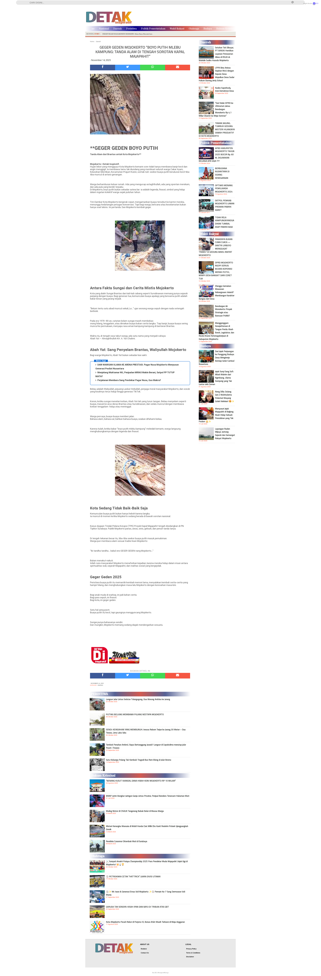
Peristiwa (131, 28)
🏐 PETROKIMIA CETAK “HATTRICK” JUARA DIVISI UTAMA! (133, 876)
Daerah (117, 28)
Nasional (104, 28)
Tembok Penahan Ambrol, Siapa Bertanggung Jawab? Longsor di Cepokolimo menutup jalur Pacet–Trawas (146, 746)
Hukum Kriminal (225, 28)
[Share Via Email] (177, 67)
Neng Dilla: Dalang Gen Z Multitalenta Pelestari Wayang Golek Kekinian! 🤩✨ (224, 396)
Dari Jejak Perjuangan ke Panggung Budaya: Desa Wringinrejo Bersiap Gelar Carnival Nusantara (216, 358)
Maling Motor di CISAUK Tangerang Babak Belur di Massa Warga (135, 811)
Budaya (208, 28)
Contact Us (145, 953)
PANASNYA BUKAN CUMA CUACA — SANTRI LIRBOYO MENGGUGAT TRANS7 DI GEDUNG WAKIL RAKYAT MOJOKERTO (215, 247)
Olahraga (194, 28)
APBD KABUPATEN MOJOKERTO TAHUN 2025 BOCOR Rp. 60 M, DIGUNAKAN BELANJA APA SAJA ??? (216, 155)
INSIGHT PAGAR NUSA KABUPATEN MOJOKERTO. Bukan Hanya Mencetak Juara (127, 34)
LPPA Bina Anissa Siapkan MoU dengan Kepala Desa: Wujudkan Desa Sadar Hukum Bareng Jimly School (216, 74)
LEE (155, 972)
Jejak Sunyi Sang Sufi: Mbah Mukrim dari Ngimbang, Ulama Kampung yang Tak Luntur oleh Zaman (216, 378)
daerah (100, 685)
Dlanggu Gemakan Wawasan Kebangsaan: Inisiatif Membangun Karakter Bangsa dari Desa (216, 292)
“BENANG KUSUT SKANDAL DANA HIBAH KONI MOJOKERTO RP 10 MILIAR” (141, 780)
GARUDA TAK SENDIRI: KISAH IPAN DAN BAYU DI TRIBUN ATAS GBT (137, 906)
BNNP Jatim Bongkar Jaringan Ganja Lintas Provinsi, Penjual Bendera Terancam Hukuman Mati (147, 796)
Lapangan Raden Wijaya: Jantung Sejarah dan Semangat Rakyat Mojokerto (225, 433)
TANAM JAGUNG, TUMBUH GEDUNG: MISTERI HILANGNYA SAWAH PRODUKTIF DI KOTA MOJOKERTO (217, 130)
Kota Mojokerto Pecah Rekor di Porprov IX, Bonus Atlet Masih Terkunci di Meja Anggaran (145, 922)
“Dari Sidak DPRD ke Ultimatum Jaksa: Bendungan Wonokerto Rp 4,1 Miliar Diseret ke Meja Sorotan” (216, 109)
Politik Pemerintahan (153, 28)
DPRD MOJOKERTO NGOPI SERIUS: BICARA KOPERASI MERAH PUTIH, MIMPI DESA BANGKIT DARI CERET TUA (216, 270)
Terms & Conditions (193, 953)
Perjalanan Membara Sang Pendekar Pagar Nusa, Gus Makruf (129, 380)
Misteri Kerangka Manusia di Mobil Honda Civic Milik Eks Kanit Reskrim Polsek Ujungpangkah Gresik (147, 828)
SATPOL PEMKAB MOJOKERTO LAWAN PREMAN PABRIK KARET (224, 205)
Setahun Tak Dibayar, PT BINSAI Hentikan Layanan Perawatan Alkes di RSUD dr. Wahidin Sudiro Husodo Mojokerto (216, 54)
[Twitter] (127, 67)
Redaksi (144, 949)
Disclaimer (190, 957)
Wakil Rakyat (177, 28)
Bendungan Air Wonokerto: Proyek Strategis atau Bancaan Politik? (223, 311)
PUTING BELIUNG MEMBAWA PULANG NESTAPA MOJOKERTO (135, 714)
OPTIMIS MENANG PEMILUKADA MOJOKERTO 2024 (224, 188)
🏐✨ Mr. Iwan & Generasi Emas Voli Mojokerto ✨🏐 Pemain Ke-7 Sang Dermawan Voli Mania (145, 893)
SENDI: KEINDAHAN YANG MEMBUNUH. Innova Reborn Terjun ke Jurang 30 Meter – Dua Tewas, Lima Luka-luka (146, 731)
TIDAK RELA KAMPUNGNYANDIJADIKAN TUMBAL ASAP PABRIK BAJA (224, 222)
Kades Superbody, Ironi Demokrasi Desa (224, 89)
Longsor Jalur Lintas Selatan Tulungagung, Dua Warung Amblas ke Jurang (138, 699)
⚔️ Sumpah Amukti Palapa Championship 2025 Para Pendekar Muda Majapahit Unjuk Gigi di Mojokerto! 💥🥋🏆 (147, 863)
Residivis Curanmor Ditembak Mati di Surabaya (126, 841)
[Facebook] (102, 67)
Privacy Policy (191, 949)
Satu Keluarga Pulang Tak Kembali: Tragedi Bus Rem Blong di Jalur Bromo (138, 759)
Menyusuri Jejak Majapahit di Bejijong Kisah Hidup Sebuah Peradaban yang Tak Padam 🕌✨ (216, 415)
